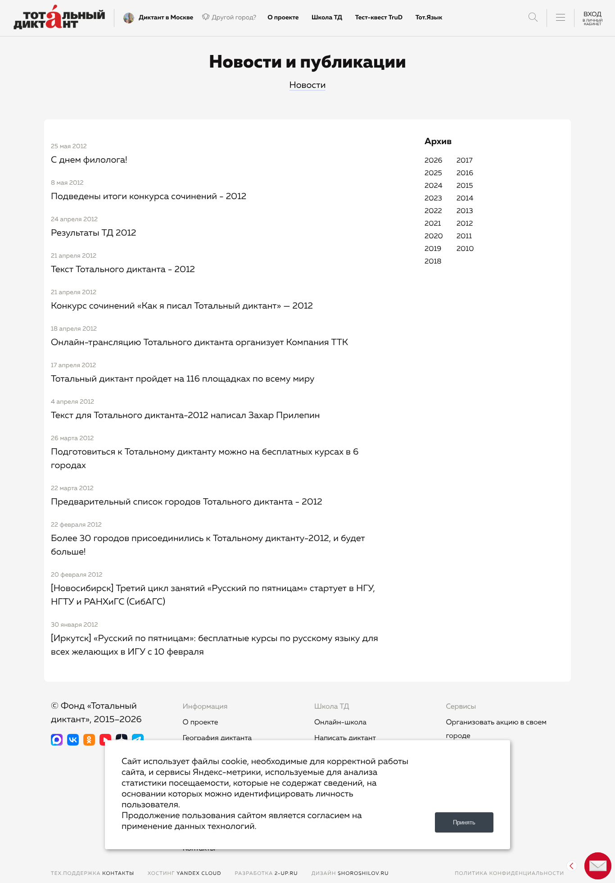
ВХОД (592, 17)
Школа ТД (327, 17)
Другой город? (234, 17)
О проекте (282, 17)
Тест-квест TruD (378, 17)
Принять (464, 822)
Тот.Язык (429, 17)
